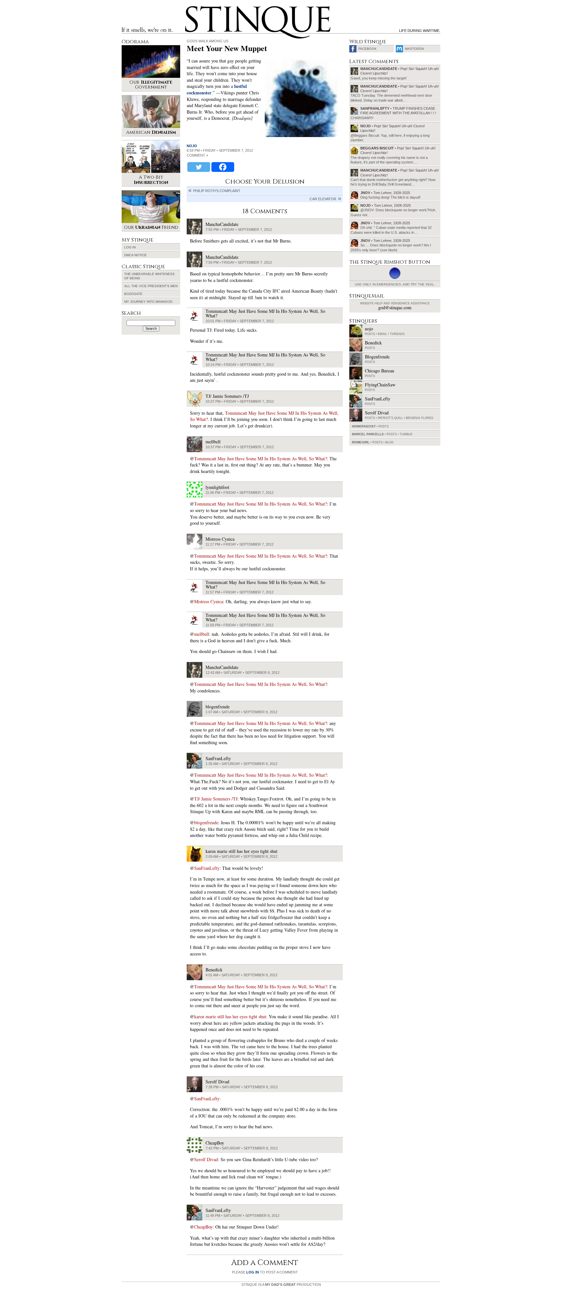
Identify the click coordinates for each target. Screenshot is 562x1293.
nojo (192, 146)
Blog (389, 442)
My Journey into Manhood (148, 301)
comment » (197, 155)
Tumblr (406, 434)
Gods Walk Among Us (207, 41)
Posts (370, 334)
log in (252, 1272)
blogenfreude (206, 822)
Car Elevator (323, 199)
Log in (130, 247)
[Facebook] (222, 167)
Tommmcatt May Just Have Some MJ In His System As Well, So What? (260, 458)
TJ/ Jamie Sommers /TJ (215, 799)
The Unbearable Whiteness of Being (149, 276)
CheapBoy (203, 1227)
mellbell (201, 634)
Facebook (367, 48)
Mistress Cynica (208, 601)
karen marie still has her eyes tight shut (230, 1016)
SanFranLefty (207, 868)
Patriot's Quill (390, 418)
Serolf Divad (206, 1159)
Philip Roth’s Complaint (216, 191)
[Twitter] (198, 167)
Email (382, 334)
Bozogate (133, 294)
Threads (397, 334)
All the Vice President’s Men (151, 286)
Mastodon (414, 48)
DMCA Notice (135, 255)
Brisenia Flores (419, 418)
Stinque (191, 8)
